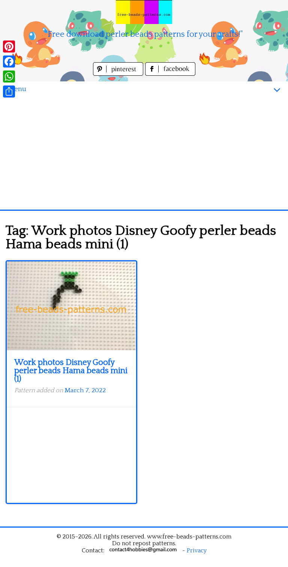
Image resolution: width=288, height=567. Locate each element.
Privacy (197, 550)
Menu (17, 89)
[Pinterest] (9, 46)
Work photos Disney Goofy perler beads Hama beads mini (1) (71, 371)
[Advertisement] (144, 153)
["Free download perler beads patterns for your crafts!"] (144, 12)
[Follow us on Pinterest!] (119, 74)
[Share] (9, 91)
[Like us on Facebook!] (170, 74)
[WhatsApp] (9, 76)
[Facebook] (9, 61)
